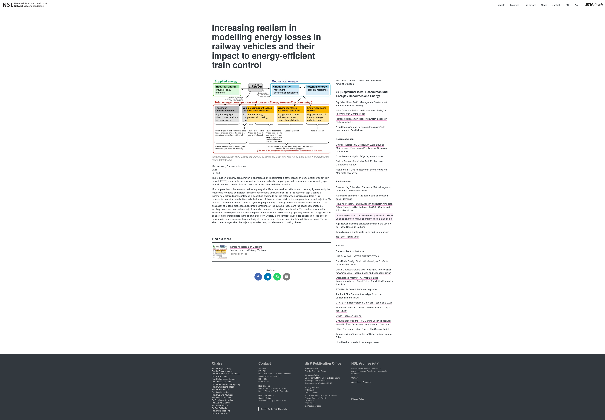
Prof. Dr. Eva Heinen (220, 389)
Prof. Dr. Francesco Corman (224, 378)
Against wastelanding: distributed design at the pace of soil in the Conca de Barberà (363, 225)
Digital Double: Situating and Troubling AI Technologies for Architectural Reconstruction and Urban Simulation (364, 271)
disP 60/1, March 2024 (347, 236)
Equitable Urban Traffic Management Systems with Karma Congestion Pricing (362, 103)
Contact (354, 377)
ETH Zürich (591, 4)
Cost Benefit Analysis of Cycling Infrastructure (359, 156)
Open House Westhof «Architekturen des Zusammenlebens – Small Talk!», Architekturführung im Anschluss (364, 281)
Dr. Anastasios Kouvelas (222, 400)
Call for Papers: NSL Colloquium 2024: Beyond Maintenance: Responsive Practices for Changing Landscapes (361, 148)
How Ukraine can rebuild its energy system (358, 342)
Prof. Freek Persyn (220, 405)
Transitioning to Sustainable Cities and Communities (362, 231)
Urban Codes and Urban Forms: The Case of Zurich (362, 328)
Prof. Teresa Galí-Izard (221, 381)
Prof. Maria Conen (220, 376)
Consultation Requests (361, 382)
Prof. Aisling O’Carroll (221, 402)
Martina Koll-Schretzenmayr (328, 377)
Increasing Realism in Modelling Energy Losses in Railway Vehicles (248, 248)
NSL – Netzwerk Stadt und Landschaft (26, 5)
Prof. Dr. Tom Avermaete (222, 371)
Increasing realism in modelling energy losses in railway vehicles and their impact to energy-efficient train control (364, 216)
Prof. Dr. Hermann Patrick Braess (226, 373)
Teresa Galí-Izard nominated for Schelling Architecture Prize (364, 335)
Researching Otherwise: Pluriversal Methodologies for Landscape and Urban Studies (363, 188)
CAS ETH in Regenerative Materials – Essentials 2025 (364, 302)
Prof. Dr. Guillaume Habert (223, 386)
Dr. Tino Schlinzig (219, 408)
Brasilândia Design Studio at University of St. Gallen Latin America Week (362, 262)
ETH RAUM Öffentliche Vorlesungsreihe (356, 289)
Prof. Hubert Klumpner (221, 397)
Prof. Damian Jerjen (220, 392)
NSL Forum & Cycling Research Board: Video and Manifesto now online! (361, 171)
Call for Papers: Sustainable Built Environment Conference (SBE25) (359, 162)
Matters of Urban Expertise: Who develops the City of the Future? (363, 309)
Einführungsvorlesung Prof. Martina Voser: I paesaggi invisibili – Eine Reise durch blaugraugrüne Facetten (363, 322)
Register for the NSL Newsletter (273, 409)
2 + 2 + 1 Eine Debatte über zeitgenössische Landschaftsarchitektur (358, 295)
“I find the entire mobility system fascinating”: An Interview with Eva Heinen (360, 128)
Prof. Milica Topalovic (221, 410)
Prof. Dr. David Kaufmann (222, 394)
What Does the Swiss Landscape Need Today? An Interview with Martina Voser (362, 112)
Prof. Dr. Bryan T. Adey (221, 368)
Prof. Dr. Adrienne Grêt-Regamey (226, 384)
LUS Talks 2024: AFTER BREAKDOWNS (357, 256)
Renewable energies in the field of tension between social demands (362, 197)
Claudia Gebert (264, 398)
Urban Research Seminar (349, 315)
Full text (216, 172)
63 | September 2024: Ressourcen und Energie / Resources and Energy (362, 94)
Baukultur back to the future (350, 251)
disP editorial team (313, 405)
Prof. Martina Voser (220, 413)
